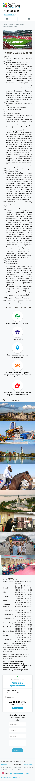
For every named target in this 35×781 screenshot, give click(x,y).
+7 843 (11, 11)
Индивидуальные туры (16, 24)
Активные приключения (17, 684)
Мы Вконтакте (28, 764)
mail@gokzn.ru (5, 764)
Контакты (11, 769)
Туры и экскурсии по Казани (11, 7)
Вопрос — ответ (28, 767)
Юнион (5, 24)
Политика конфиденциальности (10, 777)
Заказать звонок (9, 14)
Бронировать (17, 708)
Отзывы (19, 769)
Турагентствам (17, 767)
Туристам (4, 769)
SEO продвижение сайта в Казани (20, 773)
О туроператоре (6, 767)
